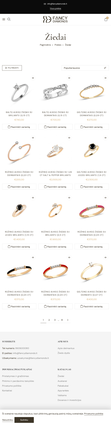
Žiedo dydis (64, 353)
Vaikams (62, 395)
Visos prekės (55, 8)
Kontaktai (7, 390)
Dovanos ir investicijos (69, 400)
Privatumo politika (11, 385)
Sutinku (24, 419)
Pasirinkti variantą (20, 127)
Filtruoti (13, 68)
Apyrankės (63, 390)
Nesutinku (7, 419)
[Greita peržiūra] (33, 78)
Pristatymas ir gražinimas (15, 376)
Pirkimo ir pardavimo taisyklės (18, 381)
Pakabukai (63, 385)
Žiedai (61, 376)
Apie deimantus (66, 348)
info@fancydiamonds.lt (57, 4)
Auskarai (62, 381)
